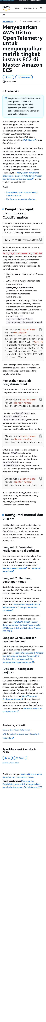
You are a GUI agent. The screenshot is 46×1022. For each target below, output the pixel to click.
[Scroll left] (12, 8)
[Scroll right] (36, 8)
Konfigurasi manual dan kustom (21, 199)
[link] (31, 21)
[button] (11, 91)
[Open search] (41, 8)
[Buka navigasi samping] (4, 15)
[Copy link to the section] (3, 209)
